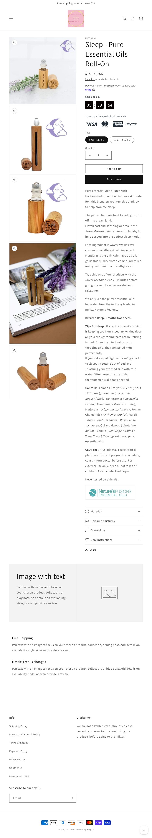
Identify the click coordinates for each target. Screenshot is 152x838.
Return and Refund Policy (24, 734)
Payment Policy (18, 751)
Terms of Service (19, 742)
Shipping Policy (18, 726)
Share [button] (93, 549)
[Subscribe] (72, 798)
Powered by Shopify (85, 829)
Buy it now (114, 179)
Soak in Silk (70, 829)
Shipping (90, 79)
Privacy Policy (17, 759)
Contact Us (15, 767)
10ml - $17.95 (122, 139)
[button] (11, 18)
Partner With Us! (19, 776)
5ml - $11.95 (96, 139)
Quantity (90, 148)
